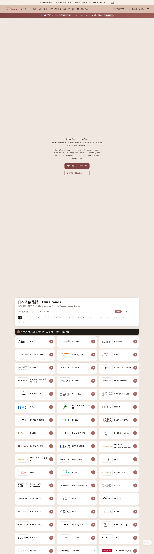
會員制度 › (109, 15)
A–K (125, 311)
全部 (118, 311)
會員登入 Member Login (77, 173)
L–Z (133, 311)
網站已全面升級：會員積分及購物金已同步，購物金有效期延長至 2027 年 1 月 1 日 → (77, 2)
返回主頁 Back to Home (77, 166)
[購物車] (147, 8)
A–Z (19, 317)
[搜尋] (129, 8)
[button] (51, 341)
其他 (24, 322)
